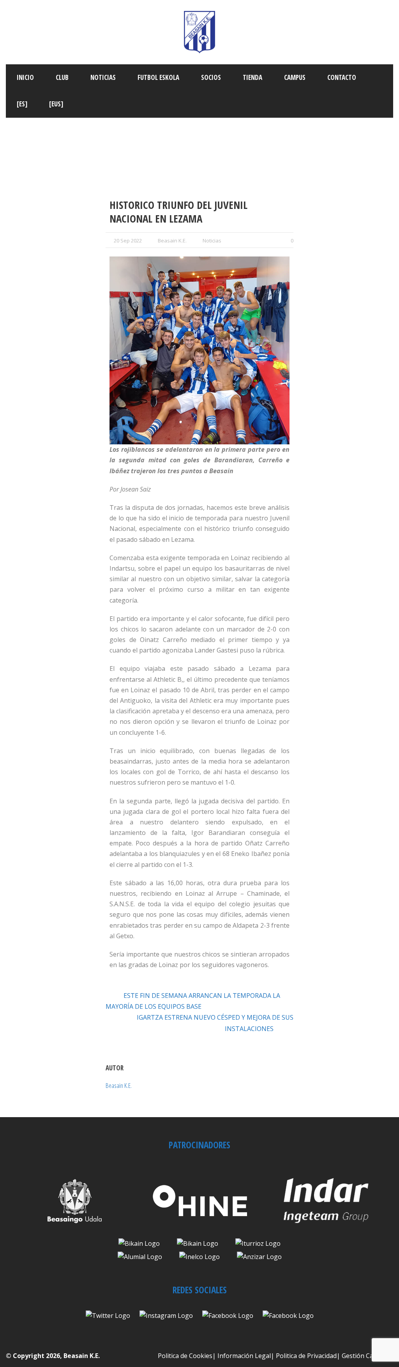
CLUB (62, 77)
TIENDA (252, 77)
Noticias (212, 240)
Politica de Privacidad (306, 1355)
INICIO (25, 77)
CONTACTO (341, 77)
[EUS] (56, 103)
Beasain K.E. (172, 240)
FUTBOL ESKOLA (158, 77)
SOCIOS (211, 77)
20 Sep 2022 (128, 240)
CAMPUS (294, 77)
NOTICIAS (103, 77)
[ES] (22, 103)
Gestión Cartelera (367, 1355)
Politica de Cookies (185, 1355)
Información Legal (244, 1355)
